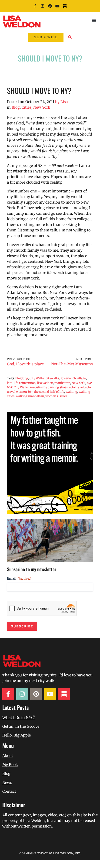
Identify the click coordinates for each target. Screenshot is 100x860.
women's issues (56, 396)
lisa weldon (45, 383)
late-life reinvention (21, 383)
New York (41, 107)
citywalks (52, 378)
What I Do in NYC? (18, 717)
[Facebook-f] (35, 6)
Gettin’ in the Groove (20, 726)
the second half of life (49, 391)
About (7, 755)
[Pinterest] (50, 6)
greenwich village (73, 378)
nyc (89, 383)
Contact (9, 791)
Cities (26, 107)
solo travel (76, 387)
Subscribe (22, 626)
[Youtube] (57, 6)
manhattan (62, 383)
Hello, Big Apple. (17, 735)
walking (71, 391)
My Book (10, 764)
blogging (21, 378)
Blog (16, 107)
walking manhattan (30, 396)
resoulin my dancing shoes (49, 387)
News (7, 782)
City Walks (37, 378)
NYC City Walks (18, 387)
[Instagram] (42, 6)
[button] (94, 20)
